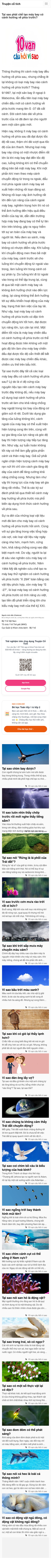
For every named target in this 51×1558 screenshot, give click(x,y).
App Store (25, 682)
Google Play (25, 688)
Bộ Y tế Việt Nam (9, 621)
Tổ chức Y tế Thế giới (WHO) (14, 624)
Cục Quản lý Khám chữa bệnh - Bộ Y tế (19, 627)
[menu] (46, 3)
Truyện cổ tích (11, 3)
